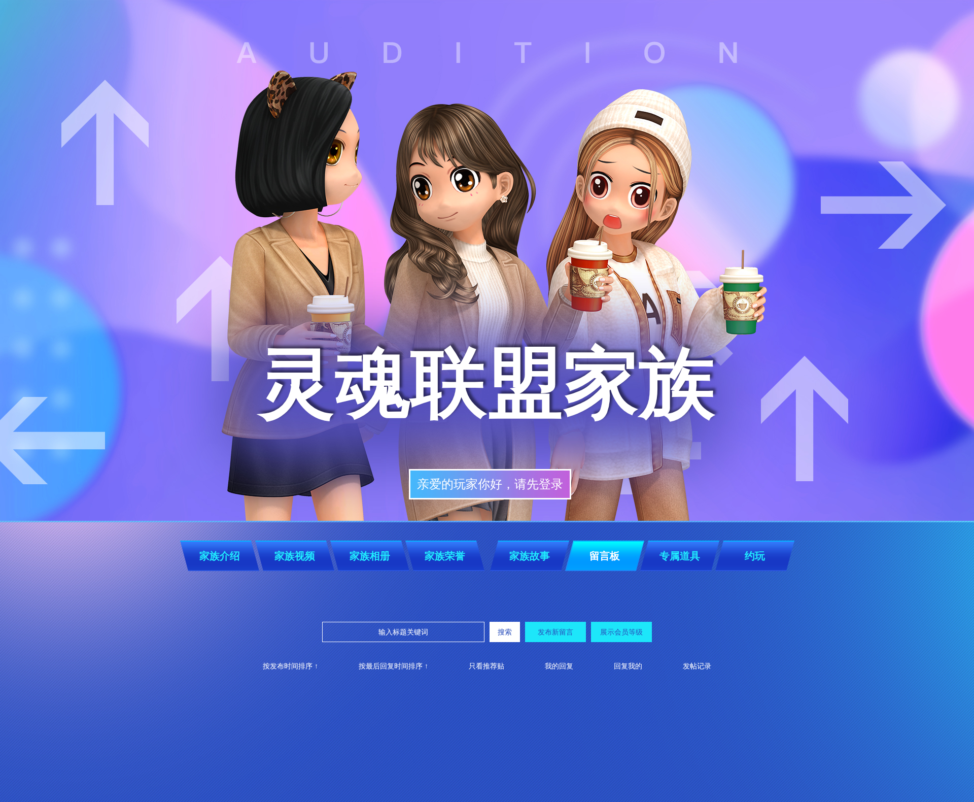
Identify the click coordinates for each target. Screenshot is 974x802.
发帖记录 (697, 666)
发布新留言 (555, 632)
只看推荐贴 (486, 666)
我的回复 (559, 666)
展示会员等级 (621, 632)
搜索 (505, 632)
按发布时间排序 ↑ (290, 666)
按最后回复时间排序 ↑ (393, 666)
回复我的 (628, 666)
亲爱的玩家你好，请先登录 (490, 484)
